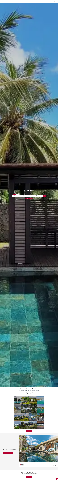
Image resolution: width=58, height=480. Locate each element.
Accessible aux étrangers (29, 198)
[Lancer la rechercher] (44, 196)
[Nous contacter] (57, 479)
